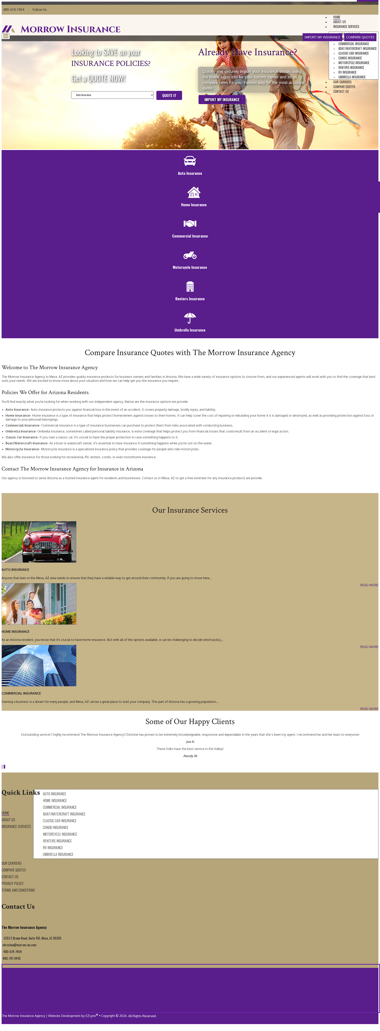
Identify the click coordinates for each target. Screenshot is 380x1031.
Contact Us (341, 91)
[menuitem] (357, 43)
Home (336, 17)
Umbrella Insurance (352, 77)
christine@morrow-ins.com (19, 945)
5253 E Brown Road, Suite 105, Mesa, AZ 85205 (32, 938)
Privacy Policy (13, 883)
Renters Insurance (351, 67)
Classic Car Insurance (353, 53)
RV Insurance (347, 72)
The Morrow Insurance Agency (23, 1016)
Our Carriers (342, 82)
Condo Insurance (350, 58)
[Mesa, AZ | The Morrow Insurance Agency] (61, 31)
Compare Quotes (360, 37)
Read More (369, 585)
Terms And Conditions (18, 890)
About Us (339, 21)
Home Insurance (55, 800)
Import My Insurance (322, 37)
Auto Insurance (54, 793)
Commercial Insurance (353, 43)
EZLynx (91, 1016)
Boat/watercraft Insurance (357, 48)
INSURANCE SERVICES (346, 26)
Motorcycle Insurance (353, 62)
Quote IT (169, 95)
